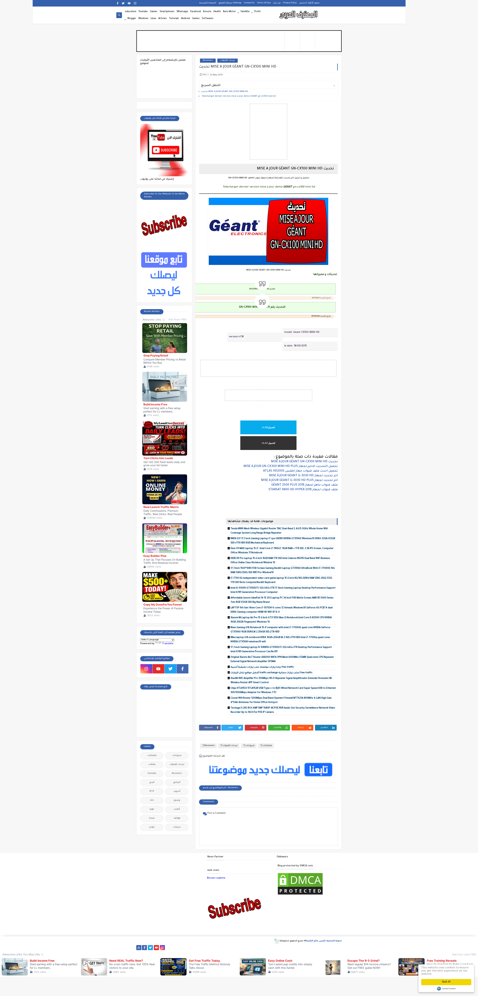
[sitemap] (138, 947)
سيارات (177, 827)
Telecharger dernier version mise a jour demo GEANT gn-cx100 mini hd (239, 96)
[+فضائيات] (204, 947)
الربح (151, 782)
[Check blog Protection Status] (300, 895)
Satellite (245, 11)
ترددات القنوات (227, 60)
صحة (152, 818)
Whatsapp (182, 11)
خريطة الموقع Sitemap (230, 3)
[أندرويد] (317, 947)
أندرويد (176, 791)
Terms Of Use (264, 3)
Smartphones (167, 11)
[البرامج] (329, 947)
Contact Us (249, 3)
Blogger (132, 18)
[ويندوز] (293, 947)
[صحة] (186, 947)
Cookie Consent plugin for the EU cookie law (446, 988)
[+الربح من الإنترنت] (257, 947)
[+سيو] (287, 947)
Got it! (446, 982)
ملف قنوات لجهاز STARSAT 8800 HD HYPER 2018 (303, 489)
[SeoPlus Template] (276, 941)
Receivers (208, 60)
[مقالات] (305, 947)
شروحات (250, 746)
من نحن (277, 3)
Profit (257, 11)
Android (185, 18)
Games (153, 11)
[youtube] (129, 3)
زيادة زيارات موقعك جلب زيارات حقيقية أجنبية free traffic (262, 667)
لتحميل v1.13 (268, 443)
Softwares (207, 18)
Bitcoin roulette (216, 878)
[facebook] (117, 3)
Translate (167, 643)
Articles (162, 18)
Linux (153, 18)
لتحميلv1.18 (268, 427)
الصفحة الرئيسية (207, 3)
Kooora (207, 11)
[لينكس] (299, 947)
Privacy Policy (290, 3)
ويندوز (177, 800)
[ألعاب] (323, 947)
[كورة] (180, 947)
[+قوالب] (269, 947)
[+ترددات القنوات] (210, 947)
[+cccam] (228, 947)
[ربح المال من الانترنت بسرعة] (240, 947)
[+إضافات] (275, 947)
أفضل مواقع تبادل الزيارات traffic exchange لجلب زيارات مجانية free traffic (272, 673)
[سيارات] (192, 947)
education (130, 11)
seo (152, 800)
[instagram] (135, 3)
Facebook (195, 11)
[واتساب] (168, 947)
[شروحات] (311, 947)
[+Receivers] (234, 947)
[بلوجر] (263, 947)
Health (217, 11)
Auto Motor (229, 11)
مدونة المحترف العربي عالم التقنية (324, 941)
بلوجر (152, 827)
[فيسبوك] (174, 947)
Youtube (143, 11)
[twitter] (123, 3)
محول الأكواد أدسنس (309, 3)
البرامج (176, 782)
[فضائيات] (198, 947)
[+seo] (281, 947)
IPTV (152, 791)
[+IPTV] (222, 947)
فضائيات (267, 746)
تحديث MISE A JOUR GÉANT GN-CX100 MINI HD (224, 91)
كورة (152, 809)
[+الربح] (251, 947)
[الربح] (246, 947)
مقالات (152, 764)
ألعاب (177, 809)
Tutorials (174, 18)
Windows (143, 18)
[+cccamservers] (216, 947)
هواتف (177, 818)
